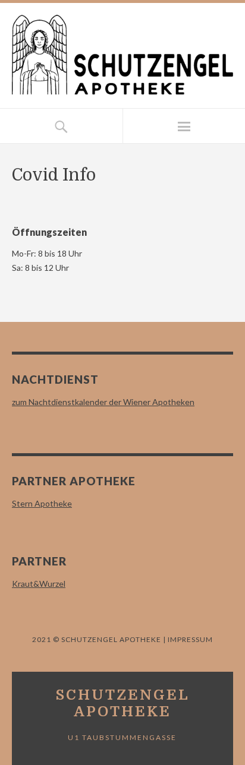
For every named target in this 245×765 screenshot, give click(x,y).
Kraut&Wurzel (38, 584)
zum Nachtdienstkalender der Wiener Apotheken (103, 402)
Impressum (189, 639)
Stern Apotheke (42, 503)
